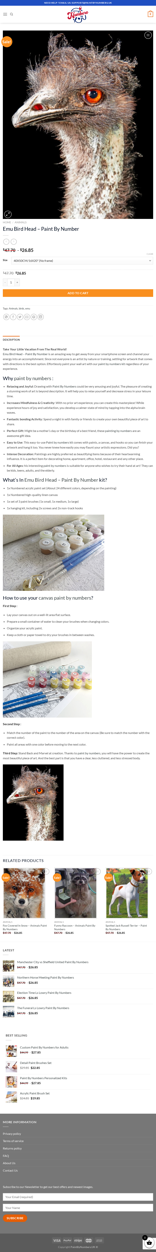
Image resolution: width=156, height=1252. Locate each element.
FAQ (6, 1155)
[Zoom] (8, 214)
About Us (9, 1163)
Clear (150, 254)
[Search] (11, 14)
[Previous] (3, 904)
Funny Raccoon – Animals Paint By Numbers (74, 927)
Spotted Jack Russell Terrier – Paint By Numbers (126, 927)
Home (7, 222)
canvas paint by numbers (65, 598)
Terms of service (13, 1141)
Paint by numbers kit (59, 442)
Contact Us (10, 1170)
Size (5, 260)
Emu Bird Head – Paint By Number (25, 354)
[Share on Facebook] (13, 317)
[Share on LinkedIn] (40, 317)
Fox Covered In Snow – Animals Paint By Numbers (25, 927)
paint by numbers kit (111, 364)
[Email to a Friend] (27, 317)
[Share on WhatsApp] (6, 317)
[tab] (11, 340)
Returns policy (12, 1148)
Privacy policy (12, 1133)
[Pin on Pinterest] (34, 317)
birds (21, 308)
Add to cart (78, 293)
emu (27, 308)
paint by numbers (32, 378)
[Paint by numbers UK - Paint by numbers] (78, 14)
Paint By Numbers (64, 386)
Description (11, 339)
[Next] (153, 904)
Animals (20, 222)
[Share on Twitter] (20, 317)
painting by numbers (118, 431)
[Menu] (5, 14)
